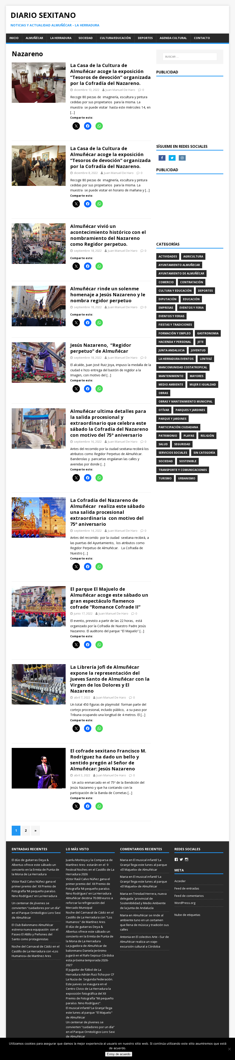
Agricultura (193, 256)
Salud (163, 444)
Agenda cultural (173, 38)
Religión (207, 436)
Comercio (166, 282)
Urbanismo (186, 478)
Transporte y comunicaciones (183, 470)
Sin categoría (204, 453)
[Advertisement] (189, 109)
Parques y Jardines (190, 410)
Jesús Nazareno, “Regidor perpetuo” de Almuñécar (100, 348)
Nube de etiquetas (187, 915)
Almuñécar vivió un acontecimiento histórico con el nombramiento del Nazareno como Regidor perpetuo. (108, 235)
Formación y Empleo (175, 333)
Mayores (196, 376)
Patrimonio (168, 436)
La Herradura (60, 38)
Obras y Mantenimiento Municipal (186, 401)
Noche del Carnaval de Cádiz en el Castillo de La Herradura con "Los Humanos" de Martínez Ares (90, 917)
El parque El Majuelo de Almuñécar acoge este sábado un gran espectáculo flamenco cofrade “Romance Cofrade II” (109, 598)
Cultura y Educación (175, 291)
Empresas (166, 308)
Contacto (202, 38)
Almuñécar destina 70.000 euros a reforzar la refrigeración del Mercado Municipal (89, 903)
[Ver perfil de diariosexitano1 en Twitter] (181, 859)
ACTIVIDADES (168, 256)
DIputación (167, 299)
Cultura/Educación (115, 38)
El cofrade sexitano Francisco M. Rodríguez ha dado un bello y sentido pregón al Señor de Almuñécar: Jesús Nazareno (108, 760)
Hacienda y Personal (175, 342)
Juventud (198, 350)
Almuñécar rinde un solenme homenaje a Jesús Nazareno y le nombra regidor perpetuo (107, 294)
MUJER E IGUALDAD (203, 384)
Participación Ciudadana (178, 427)
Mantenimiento (171, 376)
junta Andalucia (172, 350)
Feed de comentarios (189, 896)
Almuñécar (34, 38)
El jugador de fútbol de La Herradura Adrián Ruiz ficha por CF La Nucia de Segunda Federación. (90, 974)
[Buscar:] (190, 57)
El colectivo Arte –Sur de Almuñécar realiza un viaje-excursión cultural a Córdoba (144, 941)
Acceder (180, 881)
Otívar (164, 410)
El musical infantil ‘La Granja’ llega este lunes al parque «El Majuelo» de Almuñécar (143, 865)
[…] (72, 112)
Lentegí (206, 359)
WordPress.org (184, 903)
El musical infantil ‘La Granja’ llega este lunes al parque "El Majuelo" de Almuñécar (89, 1013)
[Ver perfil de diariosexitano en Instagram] (186, 859)
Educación (191, 299)
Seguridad (182, 444)
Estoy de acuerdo (118, 1054)
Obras (163, 393)
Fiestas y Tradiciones (175, 325)
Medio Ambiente (171, 384)
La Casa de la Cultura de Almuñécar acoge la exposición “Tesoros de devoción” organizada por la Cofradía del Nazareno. (110, 74)
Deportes (145, 38)
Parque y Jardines (172, 419)
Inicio (14, 38)
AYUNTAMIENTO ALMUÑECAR (179, 265)
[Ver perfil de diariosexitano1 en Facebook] (176, 859)
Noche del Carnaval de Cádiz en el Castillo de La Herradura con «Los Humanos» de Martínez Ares (35, 951)
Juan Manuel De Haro (120, 90)
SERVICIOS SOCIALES (173, 453)
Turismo (165, 478)
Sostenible (187, 461)
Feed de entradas (186, 888)
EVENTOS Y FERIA (191, 308)
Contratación (191, 282)
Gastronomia (207, 333)
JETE (201, 342)
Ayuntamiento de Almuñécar (181, 273)
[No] (229, 1049)
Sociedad (85, 38)
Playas (189, 436)
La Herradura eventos (176, 359)
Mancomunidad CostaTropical (183, 367)
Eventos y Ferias (171, 316)
